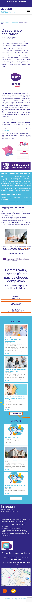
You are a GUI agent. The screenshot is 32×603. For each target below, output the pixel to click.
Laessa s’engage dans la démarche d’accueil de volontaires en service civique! (15, 398)
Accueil (2, 22)
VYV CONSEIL (25, 249)
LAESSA (6, 22)
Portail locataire (16, 5)
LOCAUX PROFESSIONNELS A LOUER (16, 460)
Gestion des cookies (19, 599)
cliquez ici (6, 130)
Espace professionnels (11, 1)
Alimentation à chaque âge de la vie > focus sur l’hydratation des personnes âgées (16, 339)
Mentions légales (7, 598)
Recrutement (22, 1)
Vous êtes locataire (13, 22)
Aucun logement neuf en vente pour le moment (15, 486)
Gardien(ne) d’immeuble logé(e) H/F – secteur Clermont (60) (16, 370)
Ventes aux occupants (11, 437)
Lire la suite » (7, 353)
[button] (28, 10)
